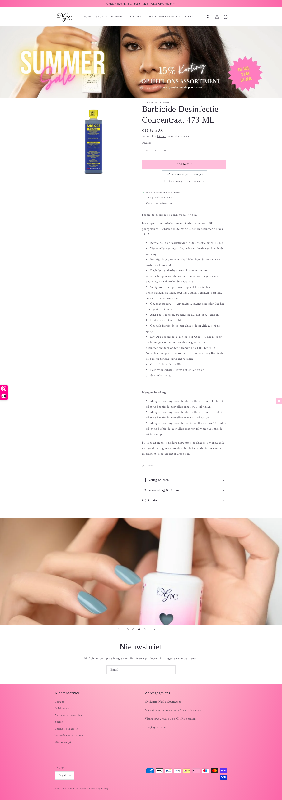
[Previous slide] (118, 629)
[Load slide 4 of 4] (145, 629)
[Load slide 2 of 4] (133, 629)
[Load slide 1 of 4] (127, 629)
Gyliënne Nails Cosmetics (75, 789)
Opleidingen (62, 708)
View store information (159, 203)
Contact (59, 701)
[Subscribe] (171, 669)
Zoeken (59, 722)
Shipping (161, 136)
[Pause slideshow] (164, 629)
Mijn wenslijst (63, 742)
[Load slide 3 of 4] (139, 629)
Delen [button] (149, 465)
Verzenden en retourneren (70, 735)
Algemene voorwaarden (68, 715)
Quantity (146, 143)
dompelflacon (203, 325)
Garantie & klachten (66, 728)
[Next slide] (154, 629)
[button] (101, 17)
